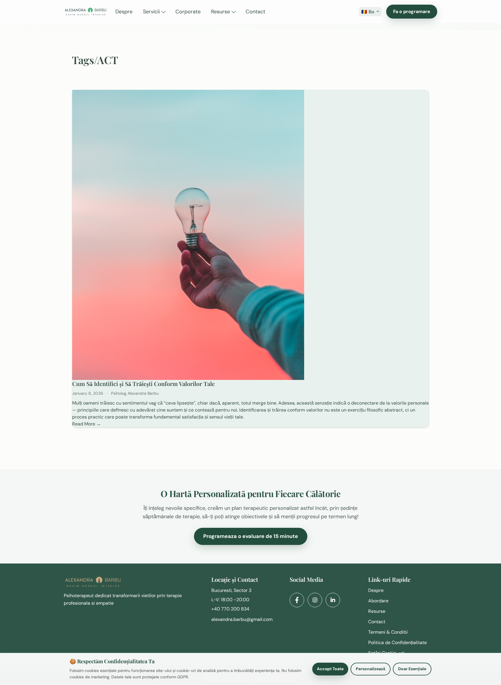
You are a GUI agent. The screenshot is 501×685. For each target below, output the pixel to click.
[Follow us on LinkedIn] (333, 600)
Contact (376, 622)
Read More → (86, 424)
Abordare (378, 601)
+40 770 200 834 (230, 609)
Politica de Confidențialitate (397, 642)
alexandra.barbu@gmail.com (242, 619)
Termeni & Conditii (388, 632)
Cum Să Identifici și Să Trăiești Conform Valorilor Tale (143, 383)
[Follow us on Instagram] (315, 600)
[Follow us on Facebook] (297, 600)
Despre (376, 590)
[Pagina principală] (85, 11)
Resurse (376, 611)
